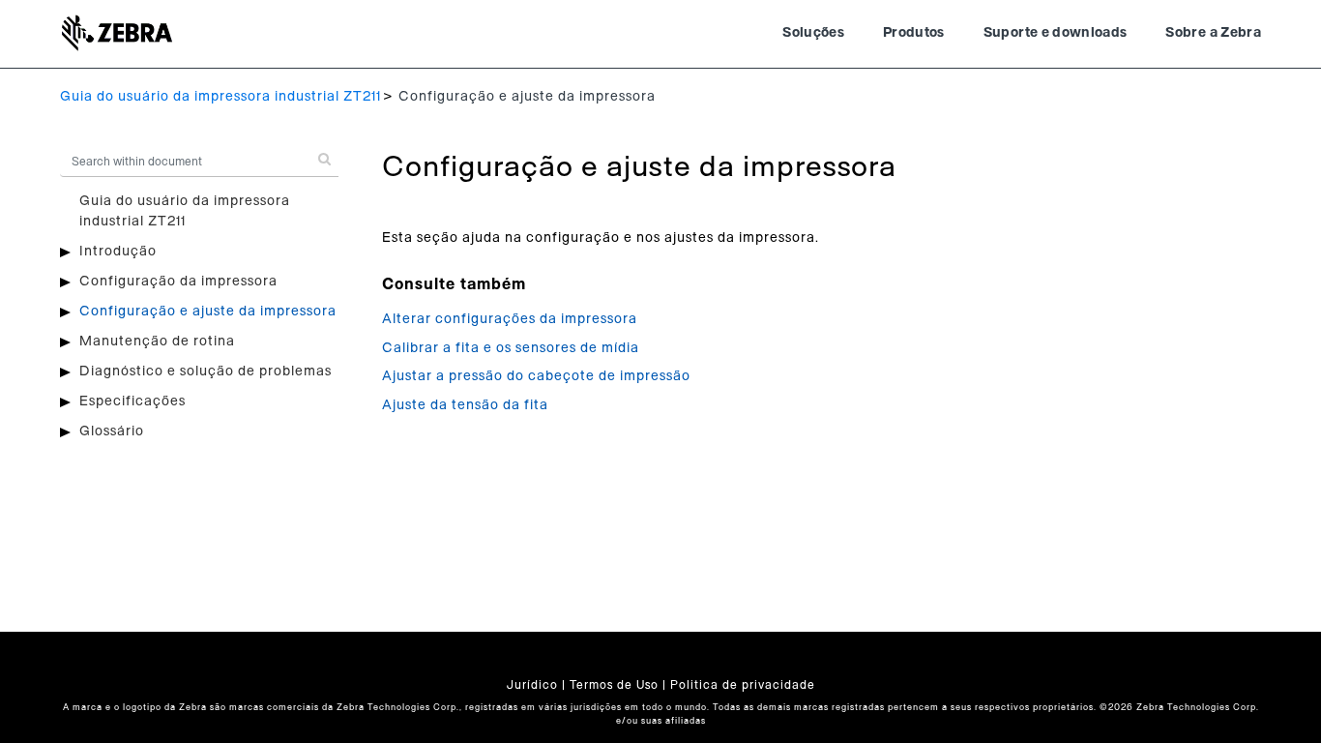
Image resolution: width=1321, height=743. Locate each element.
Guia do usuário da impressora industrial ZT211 (220, 97)
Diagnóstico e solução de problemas (205, 371)
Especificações (132, 401)
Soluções (813, 33)
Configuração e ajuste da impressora (208, 311)
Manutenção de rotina (157, 341)
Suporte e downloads (1055, 33)
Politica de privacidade (742, 685)
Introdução (118, 251)
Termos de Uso (614, 685)
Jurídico (532, 685)
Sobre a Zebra (1213, 33)
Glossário (111, 431)
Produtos (914, 33)
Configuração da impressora (178, 281)
